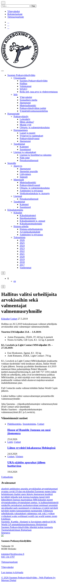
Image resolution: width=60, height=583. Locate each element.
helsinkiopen (7, 494)
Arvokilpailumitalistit (30, 232)
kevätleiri (6, 497)
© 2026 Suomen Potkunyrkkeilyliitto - (20, 577)
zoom (54, 516)
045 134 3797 (8, 557)
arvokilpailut (35, 488)
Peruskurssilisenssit (29, 160)
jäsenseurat (39, 494)
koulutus (34, 497)
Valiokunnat (25, 86)
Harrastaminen (21, 130)
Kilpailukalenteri (28, 215)
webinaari (23, 516)
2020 (22, 256)
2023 (22, 248)
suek (15, 508)
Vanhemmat (25, 267)
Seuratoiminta (29, 424)
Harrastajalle (13, 113)
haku (53, 491)
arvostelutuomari (50, 488)
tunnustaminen (23, 510)
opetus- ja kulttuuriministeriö (44, 502)
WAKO (23, 89)
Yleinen (19, 456)
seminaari (44, 505)
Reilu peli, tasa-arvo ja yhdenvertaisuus (39, 91)
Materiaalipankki (28, 105)
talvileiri (5, 510)
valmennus (32, 513)
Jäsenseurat (25, 102)
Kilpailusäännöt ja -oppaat (32, 221)
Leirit (10, 442)
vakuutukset (20, 513)
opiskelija (6, 505)
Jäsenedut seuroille (29, 171)
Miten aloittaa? (27, 122)
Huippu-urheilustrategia (31, 229)
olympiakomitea (9, 502)
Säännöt (24, 177)
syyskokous (36, 508)
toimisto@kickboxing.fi (12, 554)
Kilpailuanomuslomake (31, 223)
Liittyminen (25, 174)
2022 (22, 251)
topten (13, 510)
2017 (22, 265)
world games (45, 516)
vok (40, 513)
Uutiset (13, 318)
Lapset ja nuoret (27, 133)
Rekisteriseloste (14, 14)
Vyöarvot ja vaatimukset (31, 135)
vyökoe (51, 513)
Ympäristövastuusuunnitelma (34, 111)
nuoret (50, 499)
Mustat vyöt (25, 124)
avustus (5, 491)
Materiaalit (19, 179)
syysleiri (46, 508)
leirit (47, 497)
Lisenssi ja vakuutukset (25, 152)
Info (16, 94)
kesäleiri (49, 494)
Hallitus (23, 83)
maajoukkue (27, 499)
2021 (22, 254)
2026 (22, 240)
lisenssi (17, 499)
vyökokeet (6, 516)
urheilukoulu (7, 513)
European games (43, 491)
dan (20, 491)
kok (21, 497)
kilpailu (15, 497)
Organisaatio (20, 78)
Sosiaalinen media (28, 100)
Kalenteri (24, 146)
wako (15, 516)
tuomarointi (37, 510)
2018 (22, 262)
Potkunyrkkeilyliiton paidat (33, 108)
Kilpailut (18, 212)
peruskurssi (17, 505)
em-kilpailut (28, 491)
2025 (22, 243)
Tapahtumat (19, 144)
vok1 (44, 513)
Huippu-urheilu (21, 226)
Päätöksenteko (14, 424)
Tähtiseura (48, 510)
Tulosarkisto (19, 237)
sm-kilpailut (7, 508)
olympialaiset (24, 502)
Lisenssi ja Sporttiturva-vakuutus (35, 155)
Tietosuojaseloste (15, 17)
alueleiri (5, 488)
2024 (22, 245)
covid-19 (13, 491)
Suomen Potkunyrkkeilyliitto (21, 75)
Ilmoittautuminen (28, 218)
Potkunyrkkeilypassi (29, 138)
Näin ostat (25, 157)
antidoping (15, 488)
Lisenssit (18, 196)
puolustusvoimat (31, 505)
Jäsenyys (18, 166)
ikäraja (30, 494)
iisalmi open (20, 494)
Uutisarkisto (7, 477)
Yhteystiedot (13, 11)
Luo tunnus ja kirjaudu (12, 572)
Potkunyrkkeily (21, 116)
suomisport (24, 508)
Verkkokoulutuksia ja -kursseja (35, 193)
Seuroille (11, 163)
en (15, 281)
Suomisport (25, 149)
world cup (33, 516)
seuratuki (53, 505)
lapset (42, 497)
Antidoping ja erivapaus (31, 190)
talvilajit (54, 508)
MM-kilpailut (40, 499)
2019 (22, 259)
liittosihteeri (7, 499)
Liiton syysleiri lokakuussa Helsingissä (31, 447)
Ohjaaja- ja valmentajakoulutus (35, 127)
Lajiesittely (25, 119)
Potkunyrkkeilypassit (30, 185)
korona (26, 497)
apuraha (24, 488)
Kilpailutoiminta (15, 210)
